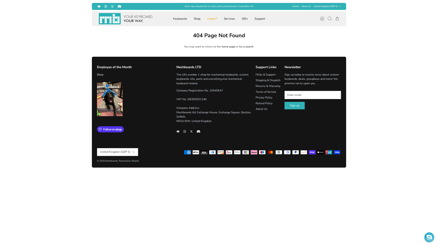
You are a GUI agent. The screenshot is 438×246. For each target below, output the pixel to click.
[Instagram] (105, 6)
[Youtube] (99, 6)
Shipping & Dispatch (268, 80)
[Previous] (165, 6)
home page (228, 47)
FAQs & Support (266, 75)
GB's (245, 19)
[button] (429, 237)
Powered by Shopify (129, 160)
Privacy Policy (264, 97)
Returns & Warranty (268, 86)
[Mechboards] (126, 19)
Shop (197, 19)
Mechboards (111, 160)
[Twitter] (112, 6)
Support (260, 19)
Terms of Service (266, 92)
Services (229, 19)
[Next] (272, 6)
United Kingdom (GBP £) (325, 6)
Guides (295, 6)
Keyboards (180, 19)
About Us (306, 6)
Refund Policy (264, 103)
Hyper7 (212, 19)
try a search (246, 47)
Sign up (294, 105)
